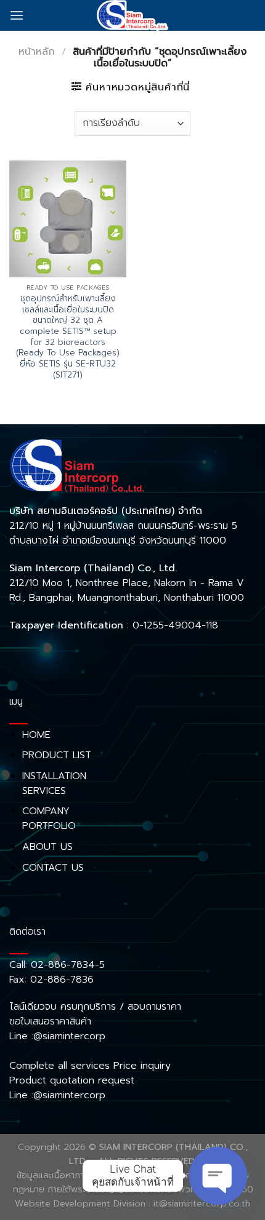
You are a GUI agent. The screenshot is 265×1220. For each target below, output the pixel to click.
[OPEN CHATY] (218, 1176)
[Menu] (16, 15)
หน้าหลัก (36, 51)
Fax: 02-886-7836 (51, 979)
